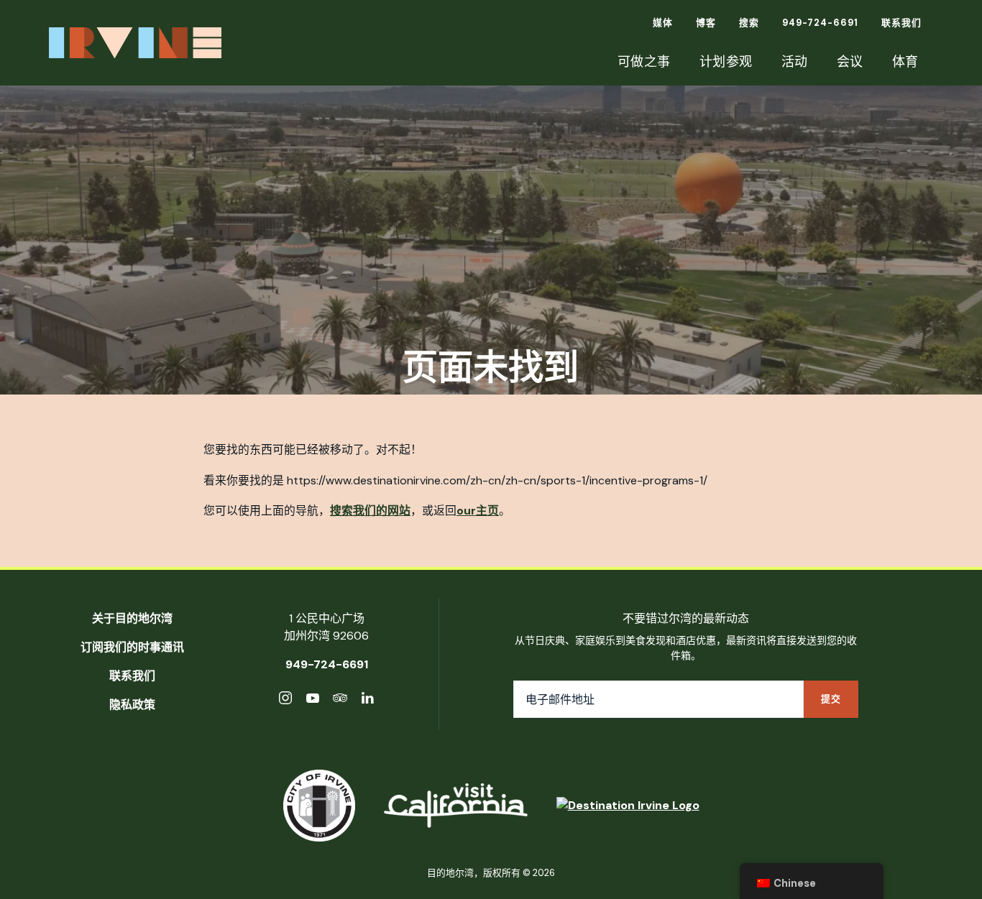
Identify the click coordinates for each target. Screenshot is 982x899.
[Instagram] (285, 700)
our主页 (477, 510)
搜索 (749, 23)
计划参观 (726, 61)
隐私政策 (132, 704)
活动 (794, 61)
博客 (706, 23)
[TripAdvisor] (340, 700)
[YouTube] (312, 700)
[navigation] (812, 881)
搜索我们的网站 (370, 510)
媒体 (663, 23)
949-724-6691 (820, 23)
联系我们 (901, 23)
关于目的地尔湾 (132, 618)
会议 (850, 61)
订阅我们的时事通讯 (132, 647)
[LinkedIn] (367, 700)
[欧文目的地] (627, 805)
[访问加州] (456, 806)
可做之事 (644, 61)
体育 (905, 61)
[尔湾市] (319, 806)
